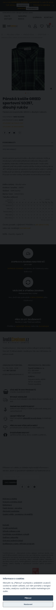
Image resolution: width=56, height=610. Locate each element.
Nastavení (28, 604)
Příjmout (28, 598)
